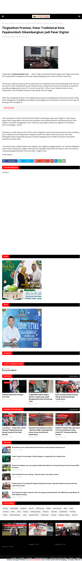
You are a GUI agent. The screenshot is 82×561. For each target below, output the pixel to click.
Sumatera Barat (33, 515)
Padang (25, 512)
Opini (18, 512)
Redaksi (14, 558)
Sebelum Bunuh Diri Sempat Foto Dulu (12, 396)
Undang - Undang (64, 515)
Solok (24, 515)
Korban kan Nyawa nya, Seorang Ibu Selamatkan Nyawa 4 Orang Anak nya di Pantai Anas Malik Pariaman (45, 466)
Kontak (78, 558)
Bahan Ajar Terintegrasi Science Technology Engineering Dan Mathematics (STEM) (14, 540)
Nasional (6, 512)
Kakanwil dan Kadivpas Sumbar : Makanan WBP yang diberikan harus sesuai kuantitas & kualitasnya (41, 431)
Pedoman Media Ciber (41, 558)
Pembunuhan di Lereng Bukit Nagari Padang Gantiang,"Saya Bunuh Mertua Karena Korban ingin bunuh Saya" (44, 484)
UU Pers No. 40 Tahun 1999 (58, 558)
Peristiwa (72, 512)
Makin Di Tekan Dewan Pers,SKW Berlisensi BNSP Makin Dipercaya (65, 539)
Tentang (53, 515)
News (13, 512)
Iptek (65, 508)
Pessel (5, 515)
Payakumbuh (63, 512)
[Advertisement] (41, 7)
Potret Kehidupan (15, 515)
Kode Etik (29, 558)
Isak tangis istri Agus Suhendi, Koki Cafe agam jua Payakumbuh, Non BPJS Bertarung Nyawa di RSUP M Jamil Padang (45, 493)
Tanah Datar (44, 515)
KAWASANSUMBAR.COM (11, 37)
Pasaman (54, 512)
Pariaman (46, 512)
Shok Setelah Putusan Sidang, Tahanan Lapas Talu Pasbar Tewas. (35, 474)
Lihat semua (73, 376)
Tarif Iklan (21, 558)
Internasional (57, 508)
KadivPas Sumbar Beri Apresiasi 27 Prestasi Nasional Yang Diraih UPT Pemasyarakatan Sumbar (67, 431)
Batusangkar (14, 508)
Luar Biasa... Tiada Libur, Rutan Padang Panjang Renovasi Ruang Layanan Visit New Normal (14, 431)
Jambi (71, 508)
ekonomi (74, 515)
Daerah (31, 508)
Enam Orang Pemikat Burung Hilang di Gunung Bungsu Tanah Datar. (66, 397)
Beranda (4, 23)
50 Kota (5, 508)
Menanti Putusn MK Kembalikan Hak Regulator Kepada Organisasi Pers (39, 539)
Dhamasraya (40, 508)
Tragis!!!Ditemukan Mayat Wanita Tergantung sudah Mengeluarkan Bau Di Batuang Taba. (40, 398)
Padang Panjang (35, 512)
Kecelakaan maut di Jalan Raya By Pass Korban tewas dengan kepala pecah (38, 447)
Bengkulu (23, 508)
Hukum (48, 508)
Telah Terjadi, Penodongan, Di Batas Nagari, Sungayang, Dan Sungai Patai (38, 456)
